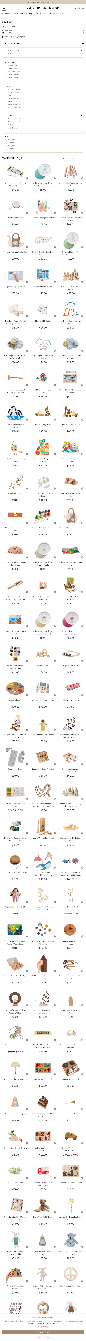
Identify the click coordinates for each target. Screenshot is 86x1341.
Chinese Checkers (15, 700)
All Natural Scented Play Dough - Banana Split (43, 632)
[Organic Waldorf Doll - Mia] (15, 895)
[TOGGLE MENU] (4, 8)
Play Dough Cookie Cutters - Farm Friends (15, 356)
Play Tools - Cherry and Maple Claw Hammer (15, 391)
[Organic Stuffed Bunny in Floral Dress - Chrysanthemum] (70, 1309)
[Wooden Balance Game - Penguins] (15, 413)
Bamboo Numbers (15, 493)
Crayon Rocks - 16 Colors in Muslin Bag (15, 735)
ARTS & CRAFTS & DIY (15, 89)
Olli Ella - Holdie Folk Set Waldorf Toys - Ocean (43, 873)
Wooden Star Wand (70, 1113)
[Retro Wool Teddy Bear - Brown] (43, 1205)
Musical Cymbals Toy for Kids (71, 494)
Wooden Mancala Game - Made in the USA (43, 1046)
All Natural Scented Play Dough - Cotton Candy (43, 184)
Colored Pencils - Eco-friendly (70, 701)
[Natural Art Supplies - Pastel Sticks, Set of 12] (15, 826)
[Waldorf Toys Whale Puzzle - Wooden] (70, 378)
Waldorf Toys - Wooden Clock (70, 942)
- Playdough (12, 101)
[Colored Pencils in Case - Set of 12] (70, 171)
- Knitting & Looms (15, 98)
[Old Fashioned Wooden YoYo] (15, 861)
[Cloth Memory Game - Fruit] (43, 688)
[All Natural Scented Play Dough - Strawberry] (70, 619)
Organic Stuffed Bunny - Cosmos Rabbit (15, 1252)
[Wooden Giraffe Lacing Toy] (15, 1033)
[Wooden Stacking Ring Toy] (15, 1102)
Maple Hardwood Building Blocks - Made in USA (70, 804)
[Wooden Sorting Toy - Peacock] (15, 1274)
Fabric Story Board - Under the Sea (15, 632)
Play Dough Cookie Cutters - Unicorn (43, 356)
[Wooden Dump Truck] (43, 413)
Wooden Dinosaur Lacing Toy (15, 252)
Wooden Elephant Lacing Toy (70, 528)
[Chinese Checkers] (15, 688)
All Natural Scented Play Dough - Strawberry (70, 632)
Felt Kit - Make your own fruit (15, 804)
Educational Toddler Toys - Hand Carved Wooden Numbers (70, 737)
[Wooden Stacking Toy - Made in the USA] (43, 1102)
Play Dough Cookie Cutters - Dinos (70, 322)
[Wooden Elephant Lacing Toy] (70, 516)
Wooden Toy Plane (15, 1182)
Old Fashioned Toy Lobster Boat (70, 839)
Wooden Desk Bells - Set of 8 (43, 528)
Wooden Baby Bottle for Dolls (70, 1011)
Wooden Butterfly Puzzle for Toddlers (70, 218)
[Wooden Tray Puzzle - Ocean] (70, 1171)
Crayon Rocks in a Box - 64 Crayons (70, 597)
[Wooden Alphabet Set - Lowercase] (43, 999)
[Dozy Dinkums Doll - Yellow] (43, 723)
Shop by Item (10, 43)
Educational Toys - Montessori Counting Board (15, 770)
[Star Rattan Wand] (70, 895)
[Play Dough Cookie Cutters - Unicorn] (43, 344)
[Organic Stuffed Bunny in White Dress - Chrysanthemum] (43, 1274)
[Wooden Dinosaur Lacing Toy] (15, 240)
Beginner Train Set (70, 665)
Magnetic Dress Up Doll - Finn (43, 494)
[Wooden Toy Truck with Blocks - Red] (43, 1171)
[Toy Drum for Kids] (15, 206)
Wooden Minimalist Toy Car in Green (71, 1046)
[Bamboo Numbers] (15, 482)
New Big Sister (13, 78)
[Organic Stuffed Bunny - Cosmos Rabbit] (15, 1240)
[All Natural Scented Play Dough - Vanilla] (43, 551)
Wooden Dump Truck (43, 424)
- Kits (10, 95)
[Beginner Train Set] (70, 654)
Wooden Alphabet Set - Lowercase (43, 1011)
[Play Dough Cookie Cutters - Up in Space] (70, 344)
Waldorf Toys (7, 30)
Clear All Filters (7, 33)
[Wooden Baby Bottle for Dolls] (70, 999)
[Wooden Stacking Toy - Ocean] (70, 447)
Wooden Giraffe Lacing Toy (15, 1045)
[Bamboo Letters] (43, 654)
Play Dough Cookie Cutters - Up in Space (70, 356)
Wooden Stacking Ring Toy (15, 1113)
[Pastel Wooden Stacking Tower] (43, 1240)
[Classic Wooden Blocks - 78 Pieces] (70, 275)
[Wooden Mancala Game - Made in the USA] (43, 1033)
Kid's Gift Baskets (13, 37)
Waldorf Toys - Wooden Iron (43, 976)
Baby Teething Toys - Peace (70, 1286)
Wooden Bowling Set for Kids (43, 217)
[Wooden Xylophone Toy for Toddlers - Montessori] (15, 171)
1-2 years (11, 143)
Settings (43, 1327)
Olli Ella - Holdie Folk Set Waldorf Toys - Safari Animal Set (70, 875)
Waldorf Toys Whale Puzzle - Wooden (70, 391)
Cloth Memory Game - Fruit (43, 700)
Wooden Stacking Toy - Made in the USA (43, 1114)
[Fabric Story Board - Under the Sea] (15, 619)
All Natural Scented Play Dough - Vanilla (43, 563)
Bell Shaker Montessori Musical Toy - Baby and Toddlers (15, 599)
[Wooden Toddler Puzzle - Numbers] (43, 1136)
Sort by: (64, 158)
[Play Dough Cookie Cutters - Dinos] (70, 309)
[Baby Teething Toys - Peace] (70, 1274)
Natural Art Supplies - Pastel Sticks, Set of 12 (15, 839)
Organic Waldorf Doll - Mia (15, 907)
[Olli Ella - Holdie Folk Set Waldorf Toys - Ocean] (43, 861)
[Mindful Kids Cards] (43, 309)
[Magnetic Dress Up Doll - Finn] (43, 482)
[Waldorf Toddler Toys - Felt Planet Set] (43, 930)
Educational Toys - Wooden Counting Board (43, 770)
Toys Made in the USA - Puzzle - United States (15, 942)
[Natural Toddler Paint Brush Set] (43, 826)
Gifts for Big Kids (14, 72)
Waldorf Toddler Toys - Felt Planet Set (43, 942)
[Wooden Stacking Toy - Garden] (43, 447)
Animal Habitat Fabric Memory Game (15, 666)
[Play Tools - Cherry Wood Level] (15, 516)
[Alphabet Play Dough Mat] (15, 275)
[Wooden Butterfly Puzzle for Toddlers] (70, 206)
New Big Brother (13, 75)
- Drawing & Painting (15, 92)
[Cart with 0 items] (83, 8)
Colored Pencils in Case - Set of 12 (70, 184)
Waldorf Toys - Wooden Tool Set (70, 977)
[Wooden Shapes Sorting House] (15, 447)
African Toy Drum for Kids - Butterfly (70, 1218)
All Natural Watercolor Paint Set (70, 563)
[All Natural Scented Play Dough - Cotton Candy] (43, 171)
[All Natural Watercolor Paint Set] (70, 551)
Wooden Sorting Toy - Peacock (15, 1287)
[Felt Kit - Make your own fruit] (15, 792)
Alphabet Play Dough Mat (15, 286)
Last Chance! (13, 128)
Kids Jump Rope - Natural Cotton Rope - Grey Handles (15, 322)
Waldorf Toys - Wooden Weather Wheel (15, 1011)
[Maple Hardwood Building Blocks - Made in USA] (70, 792)
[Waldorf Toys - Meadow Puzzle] (43, 378)
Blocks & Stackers (14, 107)
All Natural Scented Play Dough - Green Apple (70, 253)
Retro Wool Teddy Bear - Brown (43, 1218)
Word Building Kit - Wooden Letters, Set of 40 (15, 1218)
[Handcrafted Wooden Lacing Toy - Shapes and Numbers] (43, 792)
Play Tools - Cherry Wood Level (15, 529)
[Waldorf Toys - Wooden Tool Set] (70, 964)
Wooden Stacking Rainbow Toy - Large (15, 563)
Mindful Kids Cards (43, 321)
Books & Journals (14, 104)
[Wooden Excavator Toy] (70, 413)
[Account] (76, 8)
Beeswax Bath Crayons (43, 286)
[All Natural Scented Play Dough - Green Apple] (70, 240)
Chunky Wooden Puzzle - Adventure (43, 597)
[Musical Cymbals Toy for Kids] (70, 482)
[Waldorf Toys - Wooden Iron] (43, 964)
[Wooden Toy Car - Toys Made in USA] (70, 1136)
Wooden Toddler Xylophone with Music (43, 253)
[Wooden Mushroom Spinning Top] (15, 1067)
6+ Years (11, 149)
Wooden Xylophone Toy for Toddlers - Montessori (15, 184)
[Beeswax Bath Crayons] (43, 275)
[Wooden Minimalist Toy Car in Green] (70, 1033)
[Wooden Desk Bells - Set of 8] (43, 516)
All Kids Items (12, 54)
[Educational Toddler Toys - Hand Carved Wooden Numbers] (70, 723)
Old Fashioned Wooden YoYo (15, 872)
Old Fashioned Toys (15, 122)
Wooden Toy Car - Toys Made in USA (70, 1149)
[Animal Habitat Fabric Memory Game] (15, 654)
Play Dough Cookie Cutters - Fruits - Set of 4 (43, 908)
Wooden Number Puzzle (43, 1079)
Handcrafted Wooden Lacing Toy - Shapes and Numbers (43, 804)
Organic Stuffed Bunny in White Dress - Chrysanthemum (43, 1288)
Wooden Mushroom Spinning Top (15, 1080)
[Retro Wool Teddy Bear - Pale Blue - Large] (70, 1240)
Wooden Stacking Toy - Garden (43, 460)
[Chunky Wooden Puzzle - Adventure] (43, 585)
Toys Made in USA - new (16, 119)
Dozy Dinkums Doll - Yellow (43, 734)
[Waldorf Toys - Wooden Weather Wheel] (15, 999)
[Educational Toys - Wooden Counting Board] (43, 757)
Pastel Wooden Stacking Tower (43, 1252)
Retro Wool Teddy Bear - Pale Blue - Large (70, 1252)
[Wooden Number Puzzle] (43, 1067)
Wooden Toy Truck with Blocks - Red (43, 1183)
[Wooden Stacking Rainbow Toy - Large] (15, 551)
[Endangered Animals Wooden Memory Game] (70, 757)
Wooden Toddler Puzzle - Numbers (43, 1149)
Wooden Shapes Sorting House (15, 460)
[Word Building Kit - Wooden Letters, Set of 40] (15, 1205)
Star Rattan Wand (71, 907)
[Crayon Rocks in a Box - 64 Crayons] (70, 585)
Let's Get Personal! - (39, 2)
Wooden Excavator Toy (71, 424)
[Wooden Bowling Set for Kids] (43, 206)
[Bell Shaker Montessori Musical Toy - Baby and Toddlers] (15, 585)
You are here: (7, 14)
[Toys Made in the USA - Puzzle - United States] (15, 930)
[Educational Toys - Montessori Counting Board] (15, 757)
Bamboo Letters (43, 665)
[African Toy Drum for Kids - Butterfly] (70, 1205)
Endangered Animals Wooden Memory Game (70, 770)
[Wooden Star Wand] (70, 1102)
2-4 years (11, 140)
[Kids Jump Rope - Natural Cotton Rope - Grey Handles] (15, 309)
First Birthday (12, 66)
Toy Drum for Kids (15, 217)
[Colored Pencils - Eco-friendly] (70, 688)
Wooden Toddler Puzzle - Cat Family (15, 1149)
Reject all (43, 1337)
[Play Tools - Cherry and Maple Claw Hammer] (15, 378)
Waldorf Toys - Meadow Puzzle (43, 391)
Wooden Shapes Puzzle (70, 1079)
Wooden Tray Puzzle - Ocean (70, 1182)
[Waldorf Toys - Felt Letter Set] (15, 1309)
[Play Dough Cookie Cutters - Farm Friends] (15, 344)
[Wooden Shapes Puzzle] (70, 1067)
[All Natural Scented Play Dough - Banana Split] (43, 619)
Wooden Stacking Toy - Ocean (70, 460)
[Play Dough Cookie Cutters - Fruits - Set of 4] (43, 895)
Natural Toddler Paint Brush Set (43, 839)
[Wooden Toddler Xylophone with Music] (43, 240)
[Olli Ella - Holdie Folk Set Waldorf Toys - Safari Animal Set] (70, 861)
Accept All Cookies (43, 1332)
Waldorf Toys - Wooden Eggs (15, 976)
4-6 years (11, 146)
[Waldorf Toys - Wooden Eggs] (15, 964)
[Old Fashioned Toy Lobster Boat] (70, 826)
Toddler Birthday (14, 69)
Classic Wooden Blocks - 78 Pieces (70, 287)
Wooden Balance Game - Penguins (15, 425)
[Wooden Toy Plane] (15, 1171)
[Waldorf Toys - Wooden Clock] (70, 930)
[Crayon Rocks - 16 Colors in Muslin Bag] (15, 723)
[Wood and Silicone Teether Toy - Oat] (43, 1309)
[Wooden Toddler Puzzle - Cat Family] (15, 1136)
